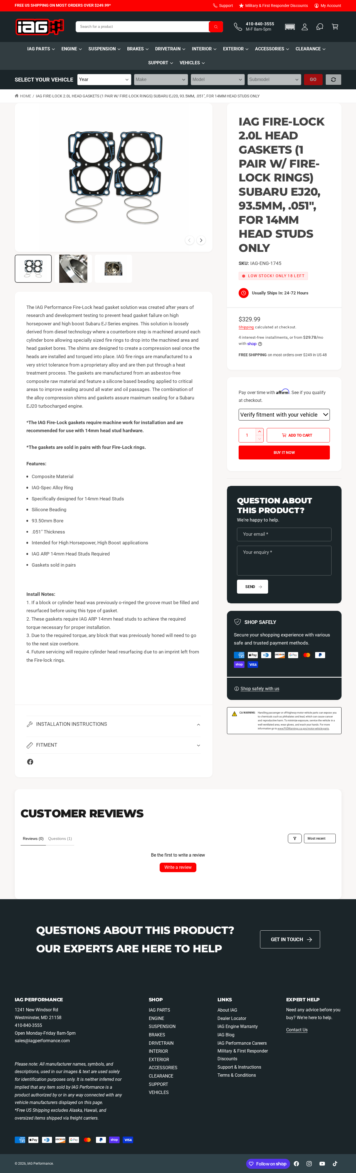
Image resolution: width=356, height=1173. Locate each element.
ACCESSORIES (269, 48)
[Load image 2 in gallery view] (73, 269)
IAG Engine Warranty (237, 1026)
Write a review (178, 867)
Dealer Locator (231, 1018)
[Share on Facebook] (30, 762)
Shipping (246, 327)
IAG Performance (40, 1163)
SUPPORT (158, 62)
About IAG (227, 1010)
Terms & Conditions (236, 1075)
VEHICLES (190, 62)
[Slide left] (189, 240)
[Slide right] (201, 240)
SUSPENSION (102, 48)
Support (226, 5)
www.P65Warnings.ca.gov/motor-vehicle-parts (303, 728)
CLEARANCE (308, 48)
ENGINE (69, 48)
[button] (291, 27)
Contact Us (297, 1029)
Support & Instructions (239, 1067)
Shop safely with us (260, 688)
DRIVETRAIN (168, 48)
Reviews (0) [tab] (33, 838)
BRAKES (135, 48)
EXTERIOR (233, 48)
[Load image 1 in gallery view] (33, 269)
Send (250, 586)
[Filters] (295, 838)
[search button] (216, 26)
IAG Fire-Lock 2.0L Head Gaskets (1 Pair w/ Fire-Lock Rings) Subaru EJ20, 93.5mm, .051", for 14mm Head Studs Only (148, 96)
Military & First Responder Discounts (276, 5)
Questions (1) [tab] (60, 838)
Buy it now (284, 452)
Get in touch (287, 939)
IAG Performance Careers (242, 1043)
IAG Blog (225, 1034)
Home (25, 96)
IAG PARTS (38, 48)
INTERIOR (202, 48)
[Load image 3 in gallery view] (113, 269)
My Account (331, 5)
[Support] (320, 27)
